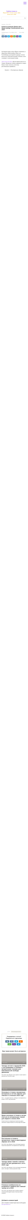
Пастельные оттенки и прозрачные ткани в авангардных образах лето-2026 (14, 1140)
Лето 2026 (21, 32)
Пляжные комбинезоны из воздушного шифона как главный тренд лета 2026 (13, 1186)
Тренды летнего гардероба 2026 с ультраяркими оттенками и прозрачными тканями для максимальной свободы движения (13, 1069)
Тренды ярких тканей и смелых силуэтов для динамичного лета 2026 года (13, 1163)
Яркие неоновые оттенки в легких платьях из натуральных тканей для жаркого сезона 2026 (14, 1116)
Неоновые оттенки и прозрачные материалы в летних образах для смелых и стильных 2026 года (14, 1093)
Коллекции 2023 (16, 1031)
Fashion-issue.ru (11, 11)
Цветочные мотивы (7, 61)
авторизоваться (6, 1204)
